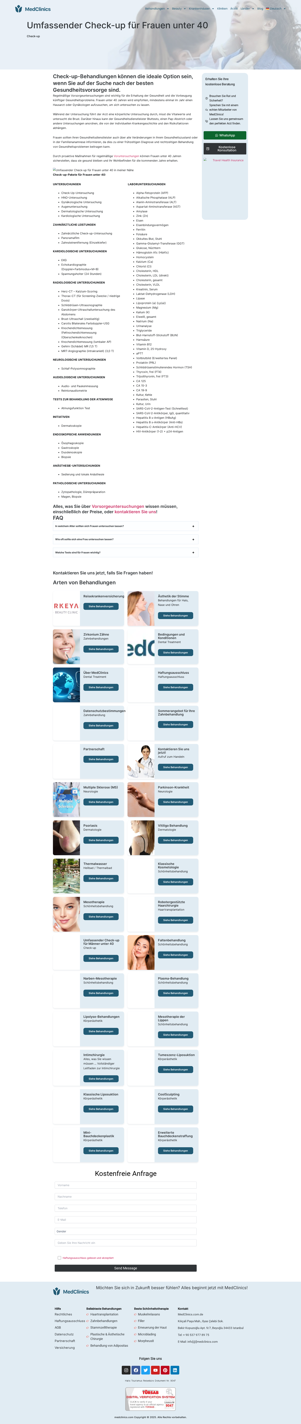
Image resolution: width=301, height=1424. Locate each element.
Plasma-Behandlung (173, 978)
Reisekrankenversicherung (103, 596)
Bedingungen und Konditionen (171, 636)
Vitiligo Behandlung (173, 825)
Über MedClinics (95, 672)
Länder (245, 9)
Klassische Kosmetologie (168, 865)
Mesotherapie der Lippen (171, 1018)
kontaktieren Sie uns (135, 511)
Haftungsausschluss (173, 672)
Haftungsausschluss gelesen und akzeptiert (88, 1257)
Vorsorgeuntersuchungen (118, 506)
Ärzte (234, 9)
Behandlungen (155, 9)
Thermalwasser (95, 864)
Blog (260, 9)
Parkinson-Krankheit (173, 787)
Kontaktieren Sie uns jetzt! (173, 750)
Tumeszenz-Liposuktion (176, 1055)
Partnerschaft (94, 749)
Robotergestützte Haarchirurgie (171, 903)
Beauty (177, 9)
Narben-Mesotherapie (100, 978)
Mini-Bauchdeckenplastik (98, 1134)
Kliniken (222, 9)
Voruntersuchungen (126, 156)
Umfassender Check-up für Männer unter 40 (101, 942)
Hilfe (58, 1308)
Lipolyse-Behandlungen (101, 1016)
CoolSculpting (168, 1094)
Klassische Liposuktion (100, 1094)
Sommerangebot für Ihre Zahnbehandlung (176, 712)
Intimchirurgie (94, 1055)
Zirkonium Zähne (96, 634)
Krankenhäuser (199, 9)
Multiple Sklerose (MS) (100, 787)
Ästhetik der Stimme (173, 596)
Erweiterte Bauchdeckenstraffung (175, 1134)
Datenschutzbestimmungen (104, 711)
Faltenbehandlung (172, 940)
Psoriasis (90, 825)
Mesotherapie (94, 902)
